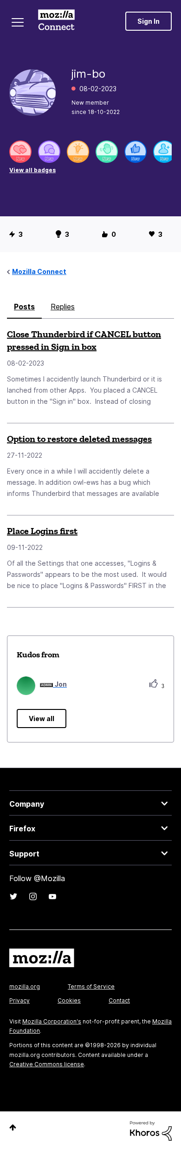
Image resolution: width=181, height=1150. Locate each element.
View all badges (32, 170)
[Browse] (17, 22)
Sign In (148, 21)
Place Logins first (42, 530)
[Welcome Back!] (107, 151)
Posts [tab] (24, 306)
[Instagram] (33, 896)
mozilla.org (24, 986)
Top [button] (13, 1127)
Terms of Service (91, 986)
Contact (119, 1000)
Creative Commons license (46, 1064)
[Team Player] (135, 151)
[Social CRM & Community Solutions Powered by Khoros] (151, 1130)
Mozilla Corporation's (51, 1021)
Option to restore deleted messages (79, 438)
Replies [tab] (63, 306)
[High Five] (20, 151)
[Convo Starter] (49, 151)
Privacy (19, 1000)
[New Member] (164, 151)
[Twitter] (13, 896)
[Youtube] (52, 896)
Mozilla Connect (56, 21)
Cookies (69, 1000)
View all (41, 718)
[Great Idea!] (78, 151)
